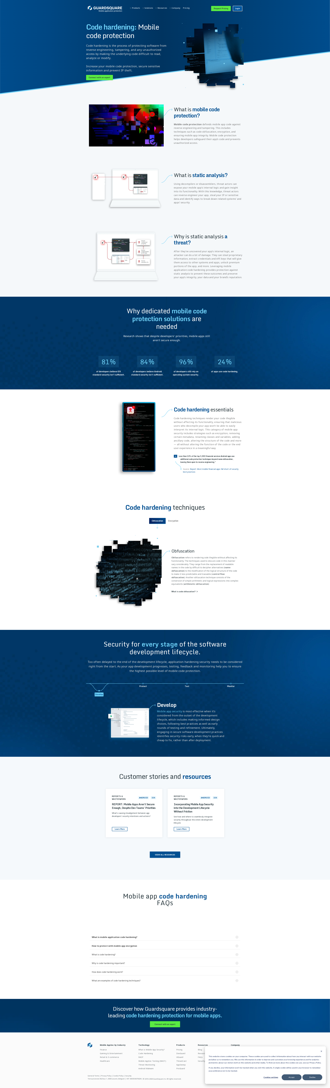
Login (237, 8)
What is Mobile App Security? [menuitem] (151, 1049)
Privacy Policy (106, 1076)
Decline (312, 1077)
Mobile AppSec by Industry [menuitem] (113, 1045)
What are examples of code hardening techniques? (116, 980)
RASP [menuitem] (140, 1057)
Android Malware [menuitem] (146, 1068)
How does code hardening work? (107, 972)
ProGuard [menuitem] (180, 1068)
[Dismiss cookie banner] (321, 1051)
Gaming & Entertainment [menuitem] (111, 1053)
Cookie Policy (118, 1076)
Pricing (186, 8)
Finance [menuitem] (103, 1049)
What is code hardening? (104, 954)
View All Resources (165, 854)
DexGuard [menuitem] (180, 1053)
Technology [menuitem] (144, 1045)
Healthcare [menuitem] (105, 1061)
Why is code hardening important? (108, 963)
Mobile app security (169, 711)
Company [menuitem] (235, 1045)
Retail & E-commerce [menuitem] (109, 1057)
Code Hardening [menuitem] (145, 1053)
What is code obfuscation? (183, 591)
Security (128, 1076)
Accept (292, 1077)
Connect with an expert (99, 77)
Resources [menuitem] (203, 1045)
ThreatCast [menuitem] (181, 1061)
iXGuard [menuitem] (179, 1057)
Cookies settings (270, 1077)
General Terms (93, 1076)
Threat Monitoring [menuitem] (146, 1065)
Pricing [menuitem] (179, 1049)
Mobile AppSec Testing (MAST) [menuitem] (152, 1061)
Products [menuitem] (180, 1045)
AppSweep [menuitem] (181, 1065)
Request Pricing (221, 8)
